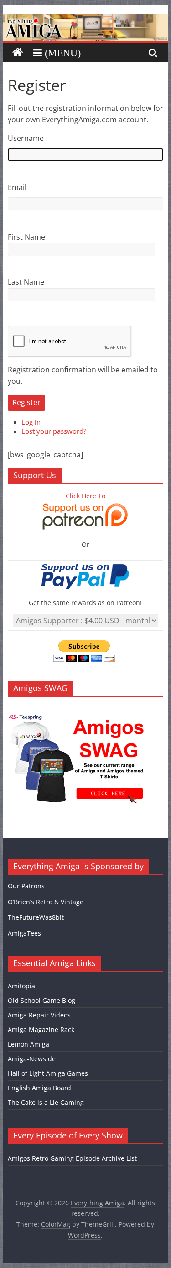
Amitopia (21, 986)
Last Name (26, 282)
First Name (26, 237)
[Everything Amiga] (86, 19)
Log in (31, 421)
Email (17, 187)
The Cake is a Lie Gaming (46, 1102)
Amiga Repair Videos (39, 1015)
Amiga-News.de (32, 1058)
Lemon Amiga (28, 1044)
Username (26, 138)
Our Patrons (26, 886)
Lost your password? (53, 431)
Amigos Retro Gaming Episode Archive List (72, 1158)
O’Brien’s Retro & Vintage (45, 901)
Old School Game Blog (41, 1000)
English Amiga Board (39, 1087)
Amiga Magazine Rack (41, 1029)
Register (26, 402)
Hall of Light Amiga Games (48, 1073)
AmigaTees (24, 933)
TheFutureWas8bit (36, 917)
